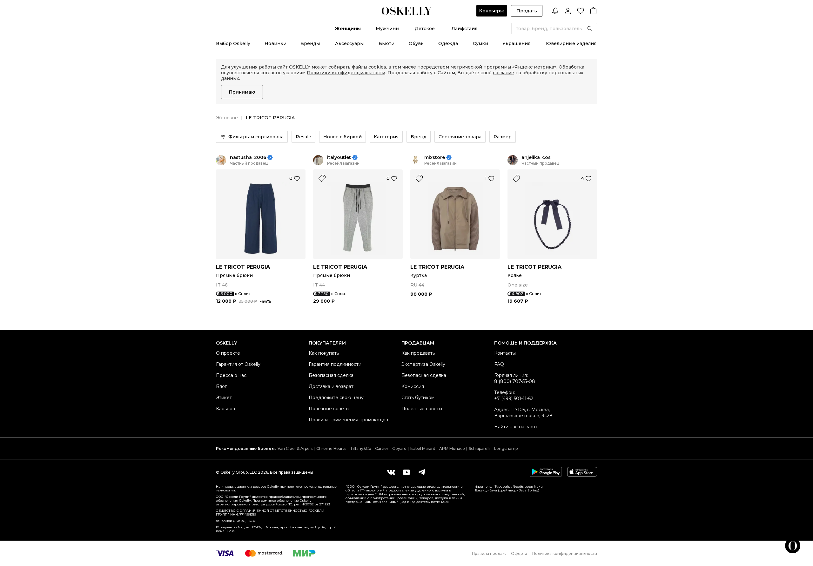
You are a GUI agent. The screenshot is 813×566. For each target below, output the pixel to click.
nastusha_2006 (248, 157)
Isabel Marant (422, 448)
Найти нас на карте (516, 427)
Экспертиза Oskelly (423, 364)
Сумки (480, 43)
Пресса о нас (231, 375)
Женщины (348, 28)
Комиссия (412, 386)
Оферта (519, 553)
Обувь (416, 43)
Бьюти (386, 43)
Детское (425, 28)
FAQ (499, 364)
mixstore (434, 157)
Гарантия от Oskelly (238, 364)
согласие (503, 73)
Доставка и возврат (331, 386)
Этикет (224, 397)
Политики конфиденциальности (346, 73)
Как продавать (418, 353)
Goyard (399, 448)
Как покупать (324, 353)
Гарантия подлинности (335, 364)
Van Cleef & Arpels (295, 448)
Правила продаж (489, 553)
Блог (221, 386)
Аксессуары (349, 43)
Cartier (381, 448)
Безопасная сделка (331, 375)
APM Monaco (452, 448)
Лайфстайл (464, 28)
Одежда (448, 43)
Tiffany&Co (360, 448)
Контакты (505, 353)
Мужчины (387, 28)
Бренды (310, 43)
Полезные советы (329, 408)
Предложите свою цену (336, 397)
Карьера (225, 408)
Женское (227, 118)
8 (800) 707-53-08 (514, 381)
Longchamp (506, 448)
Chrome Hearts (331, 448)
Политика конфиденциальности (564, 553)
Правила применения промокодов (348, 420)
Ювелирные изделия (571, 43)
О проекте (228, 353)
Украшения (516, 43)
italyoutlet (339, 157)
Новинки (275, 43)
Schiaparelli (479, 448)
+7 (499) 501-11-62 (513, 398)
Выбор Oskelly (233, 43)
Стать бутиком (417, 397)
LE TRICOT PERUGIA (243, 267)
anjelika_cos (536, 157)
